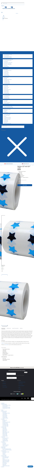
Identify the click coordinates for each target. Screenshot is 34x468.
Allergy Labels (6, 85)
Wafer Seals (5, 122)
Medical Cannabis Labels (7, 89)
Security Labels (6, 121)
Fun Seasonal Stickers (7, 95)
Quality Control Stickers (7, 119)
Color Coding (4, 58)
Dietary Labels (6, 88)
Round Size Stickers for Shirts (8, 54)
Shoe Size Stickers (6, 55)
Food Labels (4, 76)
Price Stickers (6, 100)
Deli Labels (5, 78)
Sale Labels (5, 101)
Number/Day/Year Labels (7, 117)
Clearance (4, 124)
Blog (19, 387)
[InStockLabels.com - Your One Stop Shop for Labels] (9, 7)
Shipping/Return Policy (22, 382)
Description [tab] (3, 328)
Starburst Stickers (6, 66)
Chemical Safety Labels (7, 114)
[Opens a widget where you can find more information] (30, 467)
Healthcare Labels (5, 84)
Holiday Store (4, 94)
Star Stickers (6, 65)
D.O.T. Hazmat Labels (7, 115)
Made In (5, 116)
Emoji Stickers (6, 69)
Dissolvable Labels (6, 80)
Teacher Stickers (6, 73)
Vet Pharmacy (6, 112)
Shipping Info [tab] (9, 328)
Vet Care (5, 111)
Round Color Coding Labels (7, 63)
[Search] (1, 4)
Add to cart (25, 185)
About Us (4, 381)
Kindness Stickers (6, 72)
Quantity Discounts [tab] (15, 328)
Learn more (22, 367)
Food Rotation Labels (7, 82)
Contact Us (4, 383)
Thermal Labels (5, 105)
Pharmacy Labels (6, 91)
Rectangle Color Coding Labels (8, 62)
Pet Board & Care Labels (7, 109)
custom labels (6, 344)
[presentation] (1, 165)
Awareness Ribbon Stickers (7, 60)
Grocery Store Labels (7, 83)
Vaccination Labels (6, 93)
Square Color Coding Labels (7, 64)
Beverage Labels (6, 77)
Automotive (4, 52)
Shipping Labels (5, 104)
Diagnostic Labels (6, 87)
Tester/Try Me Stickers (7, 102)
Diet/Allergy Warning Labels (8, 79)
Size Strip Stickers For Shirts (8, 57)
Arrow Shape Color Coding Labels (8, 59)
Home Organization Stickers (7, 70)
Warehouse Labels (5, 113)
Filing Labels (5, 110)
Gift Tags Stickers (6, 96)
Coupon (20, 389)
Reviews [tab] (21, 328)
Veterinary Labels (5, 108)
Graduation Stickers (6, 97)
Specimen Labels (6, 92)
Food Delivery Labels (7, 81)
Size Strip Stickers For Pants (8, 56)
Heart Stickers (6, 61)
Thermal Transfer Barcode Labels (8, 107)
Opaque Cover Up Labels (7, 118)
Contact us (2, 343)
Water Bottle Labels (6, 98)
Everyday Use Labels (5, 68)
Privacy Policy (21, 383)
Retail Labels (4, 99)
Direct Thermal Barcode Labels (8, 106)
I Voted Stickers (6, 71)
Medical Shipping (6, 90)
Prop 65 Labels (6, 120)
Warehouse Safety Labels (7, 123)
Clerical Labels (6, 86)
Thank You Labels (6, 103)
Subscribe (25, 372)
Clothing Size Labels (5, 53)
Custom (4, 67)
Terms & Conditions (21, 385)
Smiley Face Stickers (7, 75)
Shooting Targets (6, 74)
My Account (4, 385)
